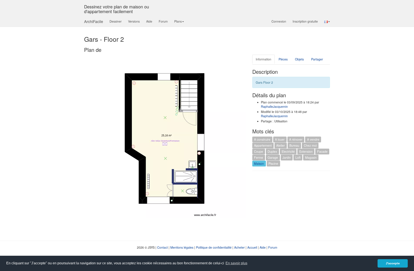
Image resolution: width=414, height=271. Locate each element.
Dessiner (116, 21)
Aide (149, 21)
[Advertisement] (288, 205)
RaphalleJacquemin (274, 106)
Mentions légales (181, 247)
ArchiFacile (93, 21)
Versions (134, 21)
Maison (259, 163)
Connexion (278, 21)
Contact (162, 247)
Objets (299, 59)
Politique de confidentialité (214, 247)
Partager (317, 59)
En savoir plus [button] (236, 263)
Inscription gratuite (305, 21)
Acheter (239, 247)
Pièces (283, 59)
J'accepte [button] (393, 263)
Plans (178, 21)
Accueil (252, 247)
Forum (163, 21)
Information (263, 59)
